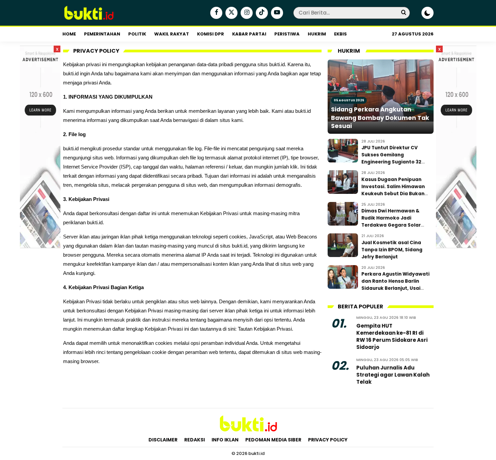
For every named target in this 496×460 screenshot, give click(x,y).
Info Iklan (225, 439)
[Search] (403, 12)
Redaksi (194, 439)
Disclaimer (162, 439)
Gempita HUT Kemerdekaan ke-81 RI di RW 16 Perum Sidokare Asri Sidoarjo (392, 336)
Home (69, 34)
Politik (137, 34)
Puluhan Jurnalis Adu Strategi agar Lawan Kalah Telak (393, 374)
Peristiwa (287, 34)
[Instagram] (246, 13)
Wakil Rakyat (171, 34)
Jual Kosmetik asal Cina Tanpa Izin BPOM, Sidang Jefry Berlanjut (391, 249)
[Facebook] (215, 13)
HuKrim (317, 34)
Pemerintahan (102, 34)
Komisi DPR (210, 34)
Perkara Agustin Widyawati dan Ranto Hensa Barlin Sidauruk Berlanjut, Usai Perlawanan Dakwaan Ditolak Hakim (395, 288)
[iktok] (261, 13)
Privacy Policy (328, 439)
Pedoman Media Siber (273, 439)
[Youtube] (276, 13)
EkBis (340, 34)
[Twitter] (231, 13)
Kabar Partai (249, 34)
